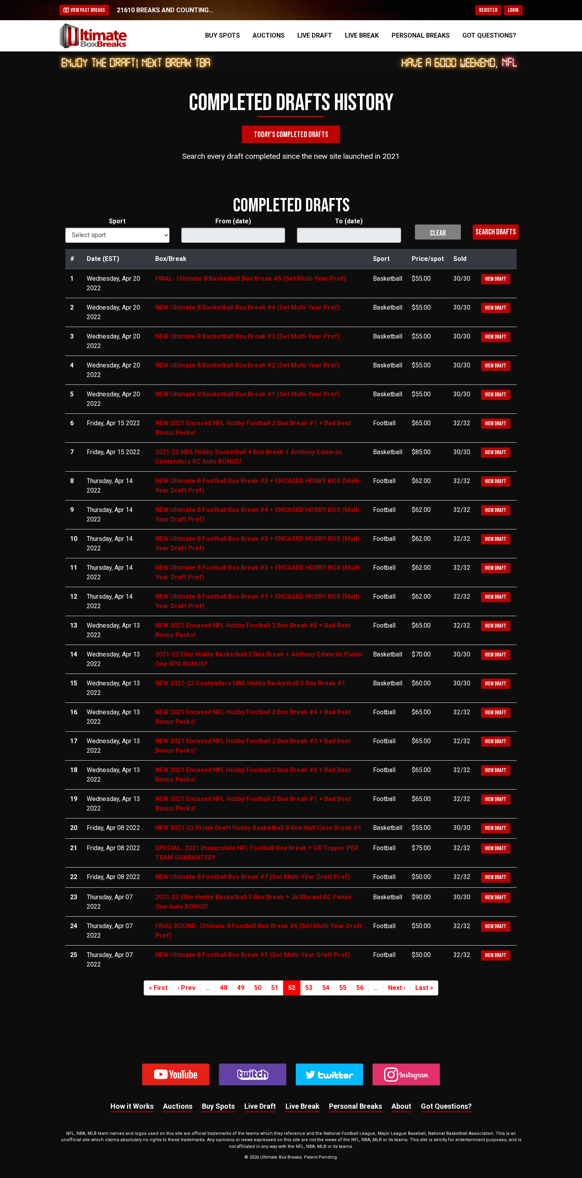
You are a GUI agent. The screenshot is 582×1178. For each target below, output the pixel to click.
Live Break (362, 35)
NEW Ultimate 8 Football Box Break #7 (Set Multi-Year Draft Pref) (252, 877)
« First (158, 987)
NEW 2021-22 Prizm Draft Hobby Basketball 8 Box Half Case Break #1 (258, 828)
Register (488, 10)
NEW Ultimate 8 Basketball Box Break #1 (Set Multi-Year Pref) (247, 394)
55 (342, 987)
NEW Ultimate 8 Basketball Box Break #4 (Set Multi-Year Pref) (247, 307)
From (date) (233, 221)
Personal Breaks (421, 35)
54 (325, 987)
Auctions (269, 35)
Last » (424, 987)
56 (359, 987)
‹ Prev (186, 987)
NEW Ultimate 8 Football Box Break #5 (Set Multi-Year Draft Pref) (252, 955)
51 (274, 987)
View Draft (495, 279)
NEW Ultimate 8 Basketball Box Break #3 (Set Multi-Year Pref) (247, 336)
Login (513, 10)
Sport (117, 221)
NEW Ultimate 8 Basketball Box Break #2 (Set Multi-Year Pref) (247, 365)
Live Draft (314, 35)
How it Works (132, 1106)
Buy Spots (222, 35)
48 (223, 987)
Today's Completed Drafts (291, 134)
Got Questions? (489, 35)
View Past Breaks (87, 10)
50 (257, 987)
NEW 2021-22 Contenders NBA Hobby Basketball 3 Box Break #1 (250, 683)
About (401, 1106)
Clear (438, 233)
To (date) (349, 221)
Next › (396, 987)
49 (240, 987)
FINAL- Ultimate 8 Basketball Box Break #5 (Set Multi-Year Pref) (250, 278)
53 (308, 987)
